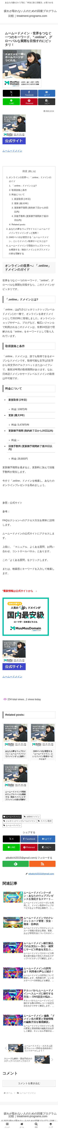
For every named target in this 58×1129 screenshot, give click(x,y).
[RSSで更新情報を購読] (42, 864)
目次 (24, 171)
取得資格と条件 (19, 190)
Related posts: (19, 224)
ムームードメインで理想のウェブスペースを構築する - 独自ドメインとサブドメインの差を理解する (29, 249)
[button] (46, 101)
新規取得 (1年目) (22, 199)
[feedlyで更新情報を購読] (15, 864)
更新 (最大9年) (21, 203)
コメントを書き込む (29, 1083)
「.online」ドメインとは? (24, 185)
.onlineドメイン (32, 817)
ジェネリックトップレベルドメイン (20, 821)
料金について (18, 194)
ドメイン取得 (46, 821)
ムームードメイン (12, 151)
